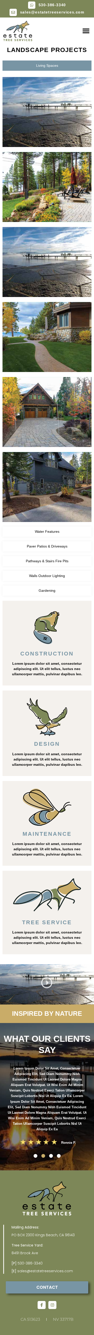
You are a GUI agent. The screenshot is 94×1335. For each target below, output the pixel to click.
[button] (85, 30)
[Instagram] (52, 1305)
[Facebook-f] (42, 1305)
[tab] (47, 65)
